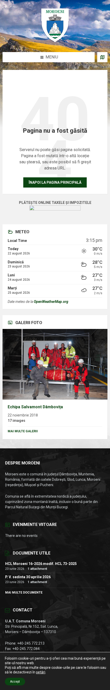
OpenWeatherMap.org (51, 302)
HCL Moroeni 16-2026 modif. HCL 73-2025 (41, 564)
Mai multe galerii (23, 431)
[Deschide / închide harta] (102, 57)
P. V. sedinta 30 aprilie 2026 (28, 577)
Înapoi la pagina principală (55, 182)
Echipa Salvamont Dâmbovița (35, 406)
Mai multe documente (23, 592)
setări (40, 672)
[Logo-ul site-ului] (55, 42)
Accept (15, 681)
